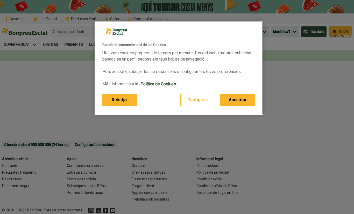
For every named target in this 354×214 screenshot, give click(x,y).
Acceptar (237, 99)
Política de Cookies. (158, 84)
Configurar (198, 99)
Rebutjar (120, 99)
